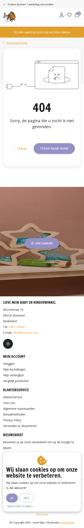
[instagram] (8, 344)
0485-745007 (17, 327)
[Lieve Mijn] (9, 16)
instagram (44, 243)
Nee (26, 498)
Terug (22, 149)
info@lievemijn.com (26, 333)
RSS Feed (42, 514)
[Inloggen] (61, 15)
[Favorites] (69, 15)
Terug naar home (54, 148)
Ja (11, 498)
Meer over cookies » (20, 506)
